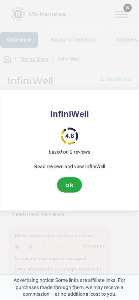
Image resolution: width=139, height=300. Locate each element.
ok (69, 184)
